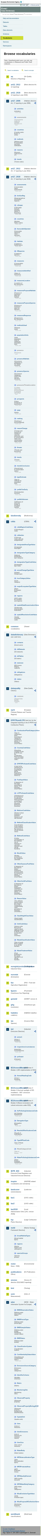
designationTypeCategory (20, 553)
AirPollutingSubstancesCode (20, 1111)
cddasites (20, 535)
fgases (14, 991)
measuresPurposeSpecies (20, 303)
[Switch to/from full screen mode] (27, 5)
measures (20, 261)
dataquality (15, 688)
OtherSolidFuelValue (20, 881)
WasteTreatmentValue (20, 950)
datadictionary (17, 635)
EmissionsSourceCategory (20, 1366)
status (19, 679)
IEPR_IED (15, 1171)
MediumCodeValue (20, 810)
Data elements (8, 30)
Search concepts (29, 70)
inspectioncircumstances (20, 1047)
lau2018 (14, 1209)
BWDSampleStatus (20, 1327)
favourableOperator (20, 229)
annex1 (19, 1037)
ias (12, 1021)
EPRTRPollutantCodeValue (20, 764)
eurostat (14, 975)
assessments (20, 184)
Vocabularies (7, 38)
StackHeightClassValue (20, 916)
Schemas (6, 34)
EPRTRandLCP (17, 720)
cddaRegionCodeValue (20, 527)
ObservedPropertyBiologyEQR (20, 1406)
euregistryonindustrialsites (17, 966)
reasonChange (20, 428)
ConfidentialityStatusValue (20, 1354)
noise (13, 1264)
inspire (14, 1181)
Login (23, 5)
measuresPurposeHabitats (20, 290)
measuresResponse (20, 315)
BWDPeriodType (20, 1319)
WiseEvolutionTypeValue (20, 1494)
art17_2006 (15, 101)
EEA (12, 2)
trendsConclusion (20, 466)
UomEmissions (20, 1432)
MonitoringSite (20, 1390)
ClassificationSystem (20, 1346)
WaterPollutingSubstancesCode (20, 1157)
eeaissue (20, 663)
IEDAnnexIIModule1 (17, 1068)
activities (20, 109)
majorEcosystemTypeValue (20, 586)
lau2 (12, 1203)
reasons (20, 150)
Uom (18, 1423)
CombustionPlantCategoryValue (20, 730)
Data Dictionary (19, 14)
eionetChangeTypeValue (20, 570)
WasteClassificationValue (20, 940)
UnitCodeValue (20, 924)
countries (20, 130)
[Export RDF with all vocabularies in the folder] (35, 103)
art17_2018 (15, 177)
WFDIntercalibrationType (20, 1457)
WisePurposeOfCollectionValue (20, 1502)
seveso (14, 1280)
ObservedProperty (20, 1398)
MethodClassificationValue (20, 822)
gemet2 (14, 999)
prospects (20, 399)
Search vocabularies (13, 70)
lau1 (12, 1198)
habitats (20, 241)
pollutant (20, 1057)
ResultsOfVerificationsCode (20, 1130)
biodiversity (16, 516)
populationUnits (20, 335)
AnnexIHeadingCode (20, 1075)
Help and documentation (11, 18)
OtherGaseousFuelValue (20, 864)
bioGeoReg (20, 196)
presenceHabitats (20, 359)
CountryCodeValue (20, 748)
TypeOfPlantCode (20, 1140)
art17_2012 (15, 169)
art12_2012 (15, 85)
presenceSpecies (20, 371)
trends (19, 159)
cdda (13, 521)
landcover (15, 1190)
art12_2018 (15, 93)
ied (12, 1029)
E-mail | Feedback (9, 1529)
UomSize (20, 1442)
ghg (12, 1005)
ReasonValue (20, 898)
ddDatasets (20, 649)
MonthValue (20, 853)
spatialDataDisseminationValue (20, 605)
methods (20, 139)
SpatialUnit (20, 1417)
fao (12, 983)
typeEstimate (20, 477)
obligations (20, 672)
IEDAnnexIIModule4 (17, 1101)
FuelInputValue (20, 780)
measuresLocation (20, 280)
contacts (20, 642)
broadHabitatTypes (20, 1236)
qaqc (18, 410)
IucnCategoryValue (20, 578)
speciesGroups (20, 1253)
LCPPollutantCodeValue (20, 793)
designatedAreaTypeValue (20, 544)
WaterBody (20, 1450)
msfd (13, 1228)
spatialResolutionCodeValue (20, 614)
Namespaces (7, 46)
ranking (19, 418)
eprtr (13, 710)
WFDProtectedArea (20, 1467)
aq (12, 76)
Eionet (11, 14)
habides (14, 1013)
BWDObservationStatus (20, 1310)
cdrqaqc (20, 205)
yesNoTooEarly (20, 489)
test (12, 1288)
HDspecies (20, 251)
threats (19, 447)
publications (16, 1272)
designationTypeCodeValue (20, 562)
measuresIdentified (20, 271)
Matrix (19, 1383)
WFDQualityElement (20, 1476)
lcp (12, 1220)
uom (13, 1294)
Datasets (6, 22)
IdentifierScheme (20, 1375)
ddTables (20, 656)
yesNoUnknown (20, 499)
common (14, 626)
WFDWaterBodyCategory (20, 1484)
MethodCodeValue (20, 836)
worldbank (15, 1514)
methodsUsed (20, 325)
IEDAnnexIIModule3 (17, 1088)
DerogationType (20, 1121)
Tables (5, 26)
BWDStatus (20, 1338)
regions (19, 596)
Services (6, 42)
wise (13, 1302)
